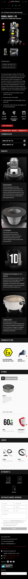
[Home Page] (14, 1)
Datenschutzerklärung (16, 520)
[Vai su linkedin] (8, 562)
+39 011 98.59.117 (10, 558)
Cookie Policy (9, 546)
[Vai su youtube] (11, 561)
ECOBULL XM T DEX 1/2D (8, 67)
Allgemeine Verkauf (5, 548)
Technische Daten (6, 130)
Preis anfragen (7, 125)
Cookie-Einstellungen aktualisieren (19, 546)
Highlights (14, 130)
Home (2, 8)
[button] (24, 44)
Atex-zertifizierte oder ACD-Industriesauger (11, 12)
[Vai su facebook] (14, 562)
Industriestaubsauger (8, 8)
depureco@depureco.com (12, 555)
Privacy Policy (4, 546)
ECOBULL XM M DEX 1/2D (9, 64)
